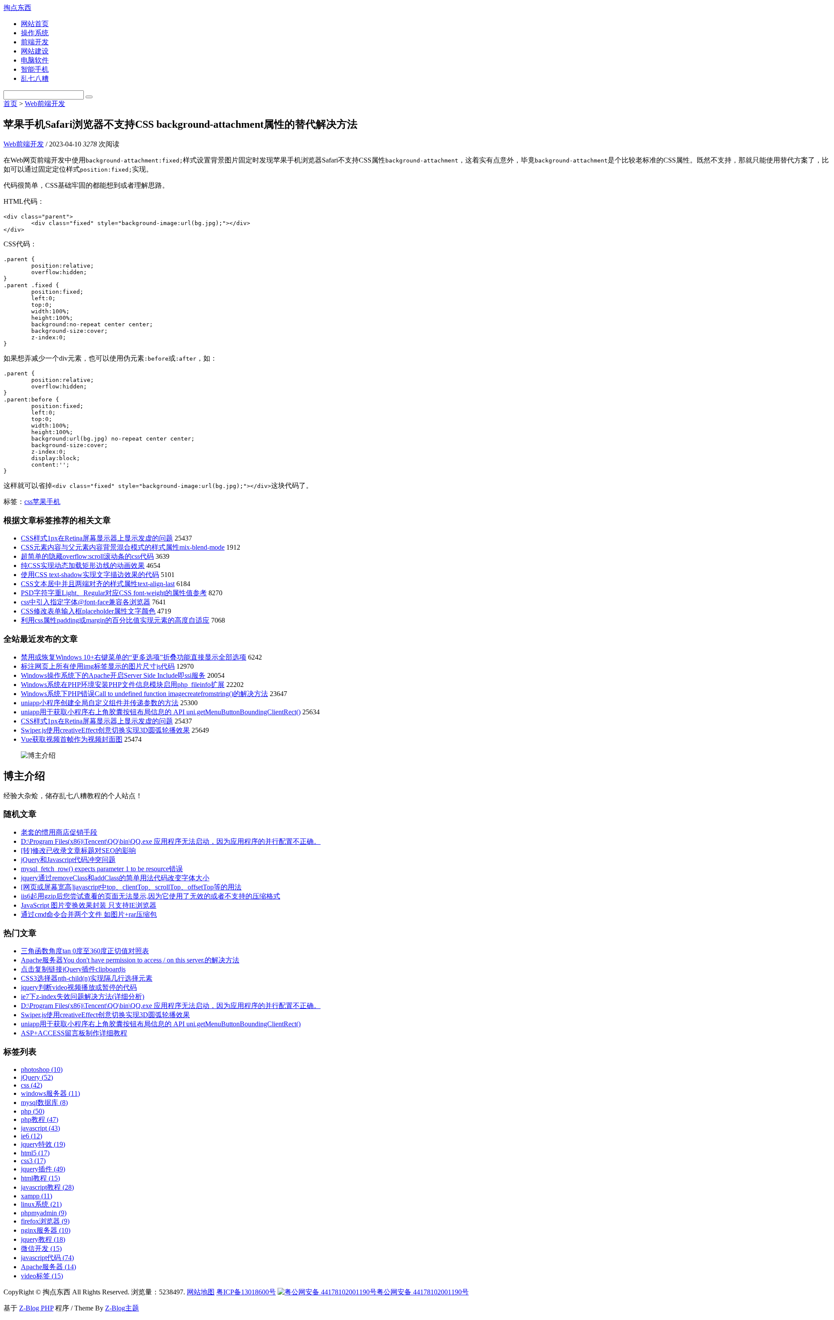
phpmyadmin (43, 1213)
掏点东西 (17, 7)
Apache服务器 (48, 1266)
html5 (35, 1153)
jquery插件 (43, 1169)
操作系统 (35, 32)
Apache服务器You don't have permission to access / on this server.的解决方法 (130, 960)
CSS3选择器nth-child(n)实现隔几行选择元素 (86, 978)
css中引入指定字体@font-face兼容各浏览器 (85, 602)
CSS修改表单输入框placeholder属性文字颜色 (88, 611)
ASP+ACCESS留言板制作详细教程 (74, 1033)
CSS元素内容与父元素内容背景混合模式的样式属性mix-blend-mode (123, 547)
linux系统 (41, 1204)
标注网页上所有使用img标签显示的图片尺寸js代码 (98, 666)
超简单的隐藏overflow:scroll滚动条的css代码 (87, 556)
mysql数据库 (44, 1102)
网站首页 (35, 23)
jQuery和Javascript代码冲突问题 (68, 859)
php (32, 1111)
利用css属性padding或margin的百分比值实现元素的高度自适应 (115, 620)
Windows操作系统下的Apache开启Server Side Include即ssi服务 (113, 675)
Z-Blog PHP (36, 1308)
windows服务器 (50, 1093)
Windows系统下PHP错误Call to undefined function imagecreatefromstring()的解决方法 (144, 693)
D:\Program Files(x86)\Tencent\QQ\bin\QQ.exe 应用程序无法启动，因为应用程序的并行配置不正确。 (171, 841)
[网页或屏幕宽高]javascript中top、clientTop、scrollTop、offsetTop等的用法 (131, 887)
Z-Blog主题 (122, 1308)
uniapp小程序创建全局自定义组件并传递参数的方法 (100, 702)
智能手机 (35, 69)
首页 (10, 103)
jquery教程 (43, 1239)
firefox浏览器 (45, 1221)
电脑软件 (35, 60)
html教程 (40, 1178)
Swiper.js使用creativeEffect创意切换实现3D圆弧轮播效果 (105, 730)
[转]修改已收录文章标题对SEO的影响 (78, 850)
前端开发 (35, 42)
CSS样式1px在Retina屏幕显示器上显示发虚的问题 (97, 538)
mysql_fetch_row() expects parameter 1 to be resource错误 (102, 868)
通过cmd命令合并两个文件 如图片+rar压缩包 (89, 914)
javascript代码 (47, 1257)
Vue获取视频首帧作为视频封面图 (71, 739)
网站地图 (201, 1292)
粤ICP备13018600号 (246, 1292)
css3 (33, 1160)
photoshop (42, 1069)
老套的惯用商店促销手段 (59, 832)
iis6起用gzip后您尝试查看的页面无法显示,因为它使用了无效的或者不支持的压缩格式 (150, 896)
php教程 (39, 1119)
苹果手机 (46, 501)
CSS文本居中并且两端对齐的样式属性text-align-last (98, 583)
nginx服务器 (45, 1230)
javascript (40, 1128)
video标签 (42, 1276)
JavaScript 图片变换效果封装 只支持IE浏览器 (88, 905)
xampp (36, 1196)
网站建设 (35, 51)
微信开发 (41, 1248)
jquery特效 (43, 1144)
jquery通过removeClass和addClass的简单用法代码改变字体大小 (115, 878)
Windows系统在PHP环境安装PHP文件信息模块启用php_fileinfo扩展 (123, 684)
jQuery (37, 1077)
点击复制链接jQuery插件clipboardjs (73, 969)
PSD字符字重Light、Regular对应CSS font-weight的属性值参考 (114, 593)
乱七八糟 (35, 78)
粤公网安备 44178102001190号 (423, 1292)
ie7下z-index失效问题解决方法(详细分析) (82, 996)
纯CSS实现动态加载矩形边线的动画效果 (83, 565)
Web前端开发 (45, 103)
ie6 (31, 1136)
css (28, 501)
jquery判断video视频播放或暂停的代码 (79, 987)
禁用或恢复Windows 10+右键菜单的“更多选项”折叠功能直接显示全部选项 (133, 657)
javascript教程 (47, 1187)
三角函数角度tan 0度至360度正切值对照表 (85, 951)
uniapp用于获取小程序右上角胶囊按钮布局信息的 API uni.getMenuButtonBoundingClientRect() (161, 712)
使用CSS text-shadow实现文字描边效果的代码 (90, 574)
